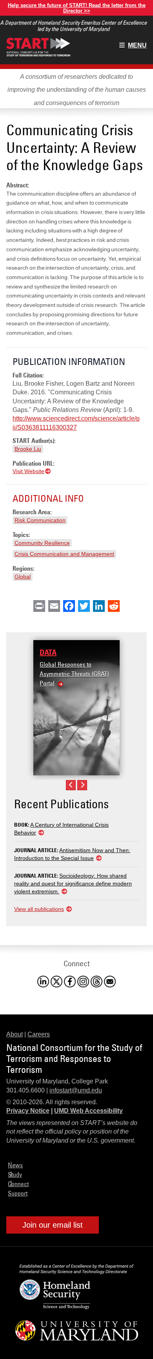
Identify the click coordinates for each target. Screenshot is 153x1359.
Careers (38, 1034)
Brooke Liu (28, 449)
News (15, 1165)
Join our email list (52, 1225)
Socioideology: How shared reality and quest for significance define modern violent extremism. (73, 884)
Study (15, 1174)
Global (23, 576)
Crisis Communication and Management (64, 554)
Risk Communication (40, 520)
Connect (18, 1184)
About (14, 1034)
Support (17, 1193)
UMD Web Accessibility (88, 1110)
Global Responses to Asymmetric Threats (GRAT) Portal (74, 673)
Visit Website (28, 471)
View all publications (39, 909)
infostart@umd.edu (75, 1090)
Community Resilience (42, 543)
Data (48, 652)
